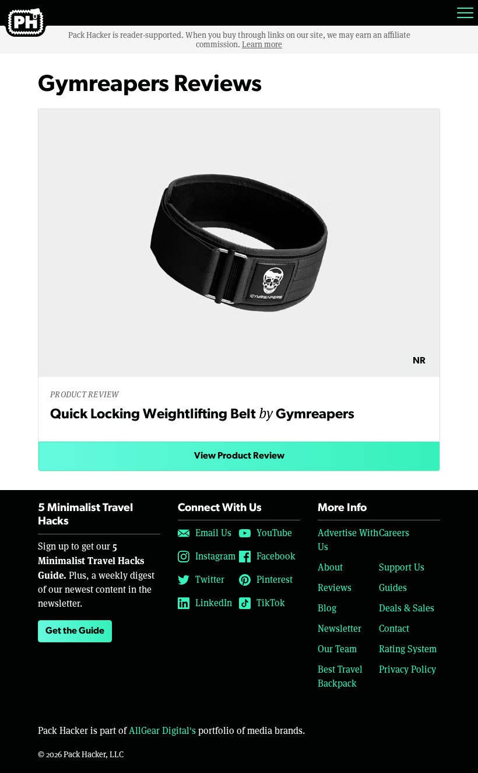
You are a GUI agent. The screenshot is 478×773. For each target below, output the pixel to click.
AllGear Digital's (162, 731)
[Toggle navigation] (465, 12)
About (330, 567)
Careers (394, 533)
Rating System (408, 649)
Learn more (262, 44)
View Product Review (239, 456)
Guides (393, 588)
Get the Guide (74, 631)
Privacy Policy (407, 669)
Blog (327, 608)
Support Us (401, 567)
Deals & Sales (406, 608)
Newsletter (339, 628)
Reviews (335, 588)
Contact (394, 628)
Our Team (337, 649)
